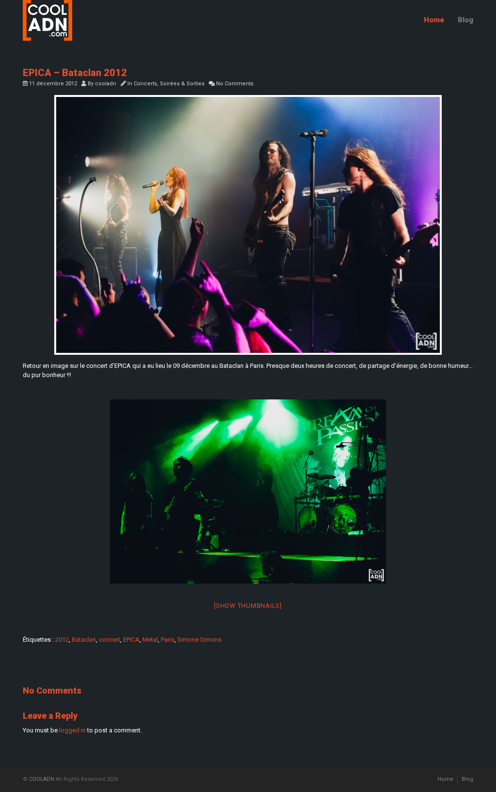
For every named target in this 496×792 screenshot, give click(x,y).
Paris (167, 639)
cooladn (105, 83)
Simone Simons (199, 639)
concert (109, 639)
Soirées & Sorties (182, 83)
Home (434, 20)
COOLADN (41, 779)
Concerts (145, 83)
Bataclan (84, 639)
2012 (62, 639)
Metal (150, 639)
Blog (465, 20)
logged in (72, 730)
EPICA (131, 639)
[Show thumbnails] (248, 605)
